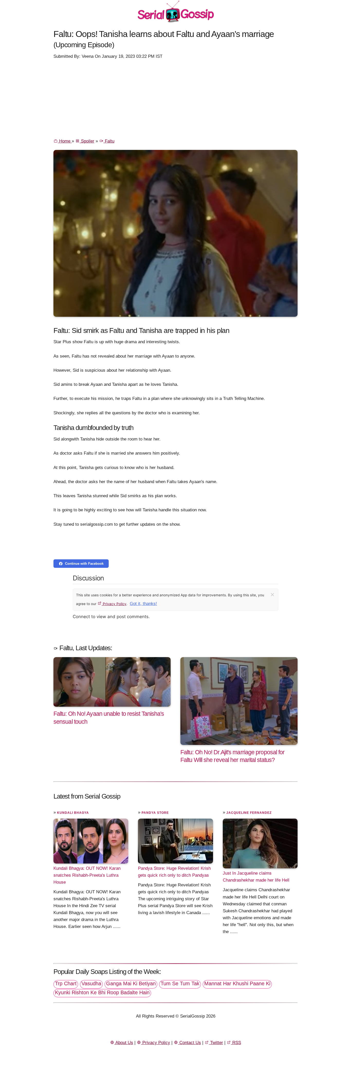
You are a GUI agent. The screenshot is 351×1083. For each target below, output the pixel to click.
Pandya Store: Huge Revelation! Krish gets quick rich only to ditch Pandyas (174, 872)
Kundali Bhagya (73, 812)
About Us (123, 1042)
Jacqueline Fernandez (249, 812)
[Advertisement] (175, 98)
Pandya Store (155, 812)
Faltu (109, 141)
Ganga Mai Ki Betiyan (131, 983)
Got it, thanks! (143, 603)
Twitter (216, 1042)
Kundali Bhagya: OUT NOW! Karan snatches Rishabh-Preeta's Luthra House (87, 875)
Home (65, 141)
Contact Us (189, 1042)
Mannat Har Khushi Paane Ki (237, 983)
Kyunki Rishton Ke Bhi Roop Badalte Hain (102, 992)
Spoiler (87, 141)
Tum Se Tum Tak (180, 983)
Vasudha (91, 983)
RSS (236, 1042)
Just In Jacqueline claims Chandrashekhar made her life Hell (256, 877)
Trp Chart (66, 983)
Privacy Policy (114, 604)
